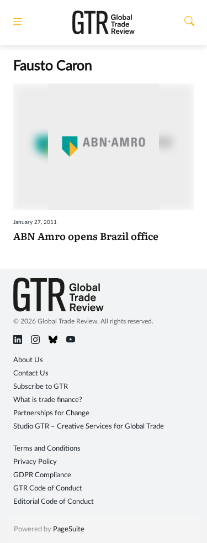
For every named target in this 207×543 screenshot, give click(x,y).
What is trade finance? (47, 400)
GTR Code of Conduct (47, 488)
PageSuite (68, 529)
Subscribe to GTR (40, 386)
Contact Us (31, 373)
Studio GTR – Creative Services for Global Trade (88, 426)
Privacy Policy (35, 462)
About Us (28, 360)
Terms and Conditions (47, 448)
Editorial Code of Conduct (53, 501)
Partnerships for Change (51, 413)
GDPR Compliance (42, 475)
